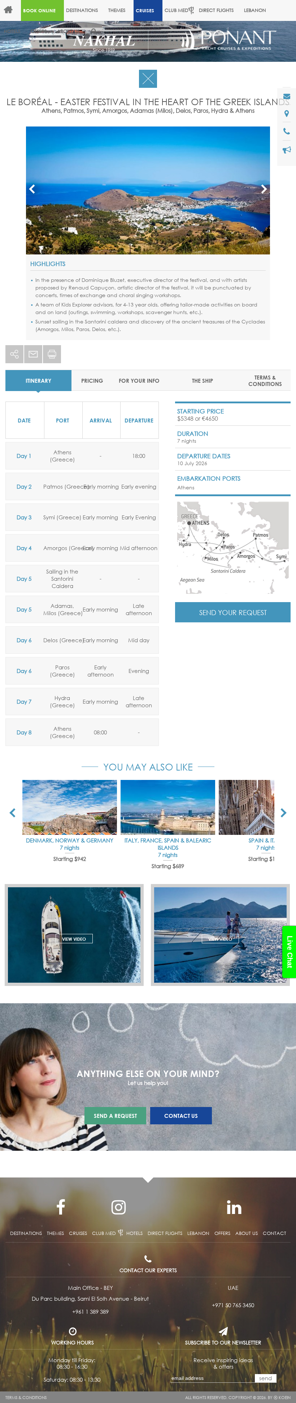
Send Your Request (233, 612)
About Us (68, 31)
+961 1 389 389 (90, 1311)
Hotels (134, 1233)
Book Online (39, 10)
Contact (274, 1233)
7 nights (69, 847)
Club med (104, 1233)
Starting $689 (168, 866)
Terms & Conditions (26, 1397)
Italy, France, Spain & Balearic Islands (168, 844)
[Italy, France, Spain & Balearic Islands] (168, 807)
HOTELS (12, 31)
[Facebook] (61, 1207)
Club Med (176, 10)
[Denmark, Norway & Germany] (69, 807)
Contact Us (181, 1115)
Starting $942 (69, 858)
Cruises (145, 10)
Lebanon (255, 10)
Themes (116, 10)
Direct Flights (216, 10)
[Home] (11, 10)
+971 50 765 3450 (233, 1305)
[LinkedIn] (234, 1207)
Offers (39, 31)
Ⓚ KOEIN (282, 1397)
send (265, 1378)
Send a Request (115, 1115)
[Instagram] (118, 1207)
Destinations (82, 10)
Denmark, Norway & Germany (69, 840)
